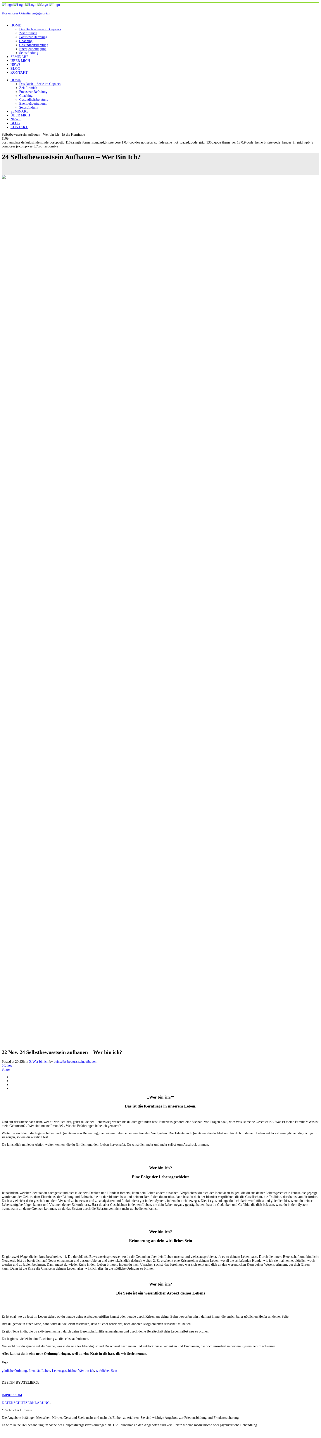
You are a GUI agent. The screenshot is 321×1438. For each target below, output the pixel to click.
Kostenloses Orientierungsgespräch (26, 13)
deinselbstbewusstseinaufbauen (75, 1061)
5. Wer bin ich (38, 1061)
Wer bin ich (86, 1370)
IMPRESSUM (12, 1395)
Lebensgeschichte (64, 1370)
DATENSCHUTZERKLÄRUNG (26, 1403)
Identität (34, 1370)
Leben (45, 1370)
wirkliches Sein (106, 1370)
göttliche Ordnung (14, 1370)
